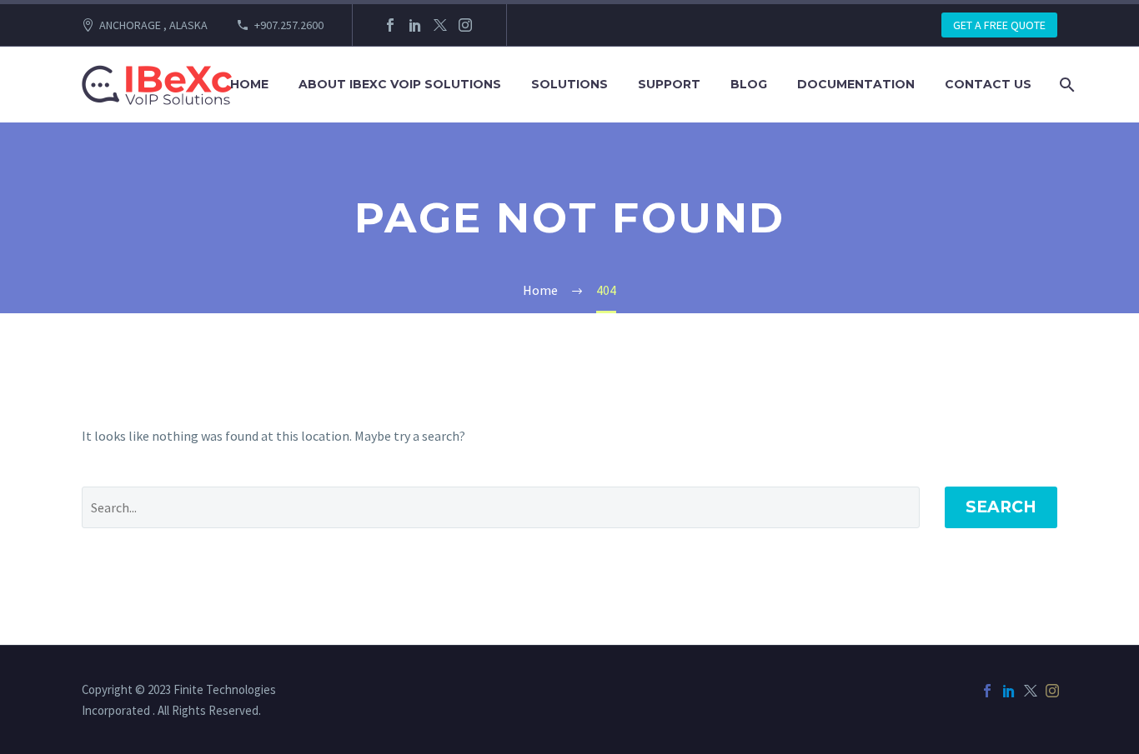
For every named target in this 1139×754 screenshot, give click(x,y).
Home (249, 84)
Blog (748, 84)
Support (669, 84)
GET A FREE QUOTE (999, 24)
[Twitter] (440, 25)
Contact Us (988, 84)
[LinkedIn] (415, 25)
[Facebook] (390, 25)
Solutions (569, 84)
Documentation (856, 84)
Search (1001, 507)
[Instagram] (465, 25)
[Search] (1065, 84)
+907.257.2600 (289, 24)
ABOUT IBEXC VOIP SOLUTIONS (400, 84)
